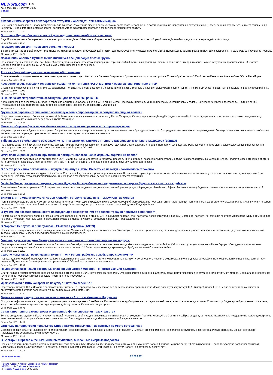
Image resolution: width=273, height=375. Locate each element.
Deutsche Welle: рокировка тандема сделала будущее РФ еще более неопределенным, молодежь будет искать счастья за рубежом (93, 183)
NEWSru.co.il (8, 366)
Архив (23, 363)
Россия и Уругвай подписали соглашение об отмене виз (40, 72)
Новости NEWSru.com (15, 369)
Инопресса (34, 366)
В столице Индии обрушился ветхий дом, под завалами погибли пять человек (56, 35)
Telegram (53, 363)
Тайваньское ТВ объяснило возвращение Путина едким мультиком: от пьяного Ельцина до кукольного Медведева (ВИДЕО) (89, 140)
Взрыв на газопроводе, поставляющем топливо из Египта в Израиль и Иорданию (59, 297)
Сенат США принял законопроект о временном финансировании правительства (58, 311)
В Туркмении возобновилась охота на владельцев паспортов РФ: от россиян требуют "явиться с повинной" (78, 211)
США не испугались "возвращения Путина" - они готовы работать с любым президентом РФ (67, 254)
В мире (5, 10)
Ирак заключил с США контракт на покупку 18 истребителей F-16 (46, 283)
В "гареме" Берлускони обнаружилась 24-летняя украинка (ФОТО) (48, 226)
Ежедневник (34, 363)
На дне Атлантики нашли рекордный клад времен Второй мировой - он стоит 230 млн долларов (68, 268)
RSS (44, 363)
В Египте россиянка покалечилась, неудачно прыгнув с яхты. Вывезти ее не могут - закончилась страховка (77, 169)
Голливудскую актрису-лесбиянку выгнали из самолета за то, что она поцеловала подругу (65, 240)
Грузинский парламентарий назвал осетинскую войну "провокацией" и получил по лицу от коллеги (71, 112)
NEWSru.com (14, 4)
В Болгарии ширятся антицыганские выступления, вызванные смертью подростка (60, 340)
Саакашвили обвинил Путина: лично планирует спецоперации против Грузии (55, 58)
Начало (5, 363)
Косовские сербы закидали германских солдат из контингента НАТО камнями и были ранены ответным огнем (79, 83)
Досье (14, 363)
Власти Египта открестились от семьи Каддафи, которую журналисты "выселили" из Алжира (67, 197)
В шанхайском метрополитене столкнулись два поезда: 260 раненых (49, 98)
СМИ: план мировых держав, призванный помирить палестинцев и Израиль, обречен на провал (69, 154)
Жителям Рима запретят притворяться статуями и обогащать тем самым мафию (58, 21)
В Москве (21, 366)
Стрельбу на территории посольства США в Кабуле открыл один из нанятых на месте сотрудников (71, 325)
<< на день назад (11, 356)
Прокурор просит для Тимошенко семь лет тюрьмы (37, 46)
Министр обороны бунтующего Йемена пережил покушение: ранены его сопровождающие (65, 126)
